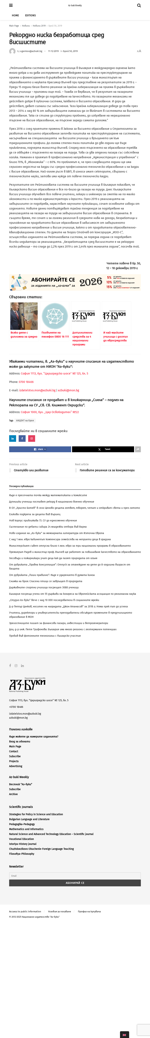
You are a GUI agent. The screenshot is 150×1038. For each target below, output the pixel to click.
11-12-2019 (53, 51)
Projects (14, 761)
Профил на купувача (89, 911)
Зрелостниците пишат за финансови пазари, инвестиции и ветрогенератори (58, 623)
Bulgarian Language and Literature (29, 819)
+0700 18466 (16, 707)
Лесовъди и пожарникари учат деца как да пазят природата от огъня (53, 558)
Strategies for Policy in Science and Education (36, 814)
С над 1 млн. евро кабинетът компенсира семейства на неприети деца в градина (60, 539)
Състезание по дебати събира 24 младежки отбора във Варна (48, 526)
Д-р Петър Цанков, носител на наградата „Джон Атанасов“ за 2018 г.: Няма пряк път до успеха (68, 606)
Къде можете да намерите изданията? (33, 736)
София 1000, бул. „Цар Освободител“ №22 (50, 412)
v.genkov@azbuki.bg (31, 51)
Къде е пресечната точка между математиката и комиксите (48, 495)
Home (15, 15)
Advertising (15, 766)
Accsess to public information (25, 911)
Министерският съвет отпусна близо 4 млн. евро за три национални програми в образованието (70, 545)
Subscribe (15, 756)
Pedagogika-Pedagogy (22, 824)
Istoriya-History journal (22, 844)
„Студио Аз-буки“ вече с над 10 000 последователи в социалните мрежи (54, 600)
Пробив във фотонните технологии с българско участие (45, 635)
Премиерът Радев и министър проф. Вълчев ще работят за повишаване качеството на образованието (75, 552)
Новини (26, 26)
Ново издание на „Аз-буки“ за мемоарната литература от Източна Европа (56, 533)
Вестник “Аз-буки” (20, 784)
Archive (13, 794)
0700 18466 (26, 382)
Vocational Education (21, 839)
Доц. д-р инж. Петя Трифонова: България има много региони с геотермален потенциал (63, 629)
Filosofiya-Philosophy (21, 853)
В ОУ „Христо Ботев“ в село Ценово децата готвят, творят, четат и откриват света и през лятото (74, 507)
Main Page (14, 26)
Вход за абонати (19, 741)
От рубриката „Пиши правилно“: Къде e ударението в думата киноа (52, 575)
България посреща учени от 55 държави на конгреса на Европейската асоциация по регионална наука (72, 593)
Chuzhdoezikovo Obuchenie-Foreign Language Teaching (41, 848)
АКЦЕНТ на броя (25, 420)
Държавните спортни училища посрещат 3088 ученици (44, 587)
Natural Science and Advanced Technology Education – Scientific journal (51, 834)
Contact (13, 751)
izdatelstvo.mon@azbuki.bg (37, 390)
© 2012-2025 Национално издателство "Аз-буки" (34, 917)
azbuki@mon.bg (68, 390)
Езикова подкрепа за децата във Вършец (34, 514)
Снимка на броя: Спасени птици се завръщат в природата (45, 581)
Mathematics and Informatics (26, 829)
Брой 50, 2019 (55, 26)
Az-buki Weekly (75, 5)
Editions (30, 15)
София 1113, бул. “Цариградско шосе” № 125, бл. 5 (54, 373)
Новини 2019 (39, 26)
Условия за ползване (59, 911)
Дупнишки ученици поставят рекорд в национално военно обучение (51, 501)
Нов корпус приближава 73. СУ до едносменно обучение (43, 520)
